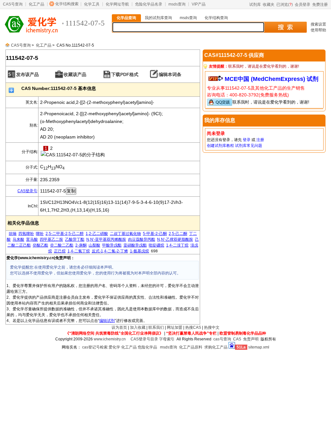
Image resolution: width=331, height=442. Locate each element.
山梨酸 (94, 245)
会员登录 (302, 4)
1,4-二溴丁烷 (177, 245)
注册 (260, 140)
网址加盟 (174, 327)
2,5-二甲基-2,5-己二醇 (65, 233)
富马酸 (32, 239)
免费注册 (320, 4)
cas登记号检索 (95, 347)
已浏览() (284, 4)
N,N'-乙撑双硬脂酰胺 (175, 239)
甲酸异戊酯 (112, 245)
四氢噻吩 (26, 233)
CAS (237, 339)
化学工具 (92, 4)
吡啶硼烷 (156, 245)
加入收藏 (137, 327)
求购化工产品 (216, 347)
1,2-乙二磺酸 (97, 233)
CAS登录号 (27, 191)
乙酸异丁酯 (74, 239)
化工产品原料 (190, 347)
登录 (247, 140)
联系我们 (156, 327)
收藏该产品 (75, 74)
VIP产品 (199, 4)
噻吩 (40, 233)
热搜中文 (211, 327)
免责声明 (251, 339)
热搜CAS (193, 327)
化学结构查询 (216, 18)
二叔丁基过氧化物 (125, 233)
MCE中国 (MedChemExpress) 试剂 (271, 79)
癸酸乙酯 (40, 245)
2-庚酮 (81, 245)
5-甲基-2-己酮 (155, 233)
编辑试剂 (107, 320)
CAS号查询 (13, 4)
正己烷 (60, 251)
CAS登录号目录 (144, 339)
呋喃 (12, 233)
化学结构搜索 (67, 4)
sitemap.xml (258, 347)
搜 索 (285, 27)
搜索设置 (318, 24)
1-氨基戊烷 (139, 251)
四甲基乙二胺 (51, 239)
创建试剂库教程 (220, 145)
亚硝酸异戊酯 (135, 245)
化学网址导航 (117, 4)
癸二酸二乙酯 (61, 245)
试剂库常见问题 (248, 145)
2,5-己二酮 (178, 233)
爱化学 (114, 347)
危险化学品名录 (148, 4)
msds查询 (177, 4)
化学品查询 (126, 18)
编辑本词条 (170, 74)
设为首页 (119, 327)
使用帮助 (318, 30)
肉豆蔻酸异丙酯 (141, 239)
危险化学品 (147, 347)
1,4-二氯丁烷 (79, 251)
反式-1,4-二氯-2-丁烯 (110, 251)
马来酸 (18, 239)
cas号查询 (222, 339)
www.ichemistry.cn (110, 339)
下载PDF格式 (124, 74)
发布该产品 (27, 74)
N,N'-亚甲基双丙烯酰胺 (106, 239)
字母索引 (167, 339)
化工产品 (36, 4)
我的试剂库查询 (158, 18)
